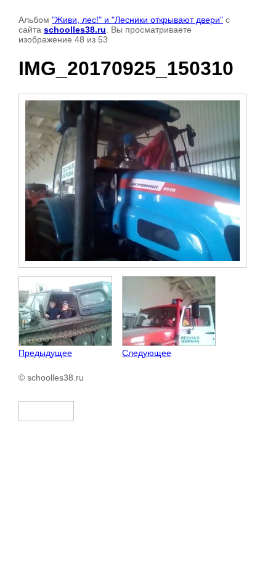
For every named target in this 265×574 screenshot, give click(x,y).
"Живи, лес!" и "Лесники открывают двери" (137, 20)
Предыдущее (45, 353)
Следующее (146, 353)
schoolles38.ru (75, 29)
